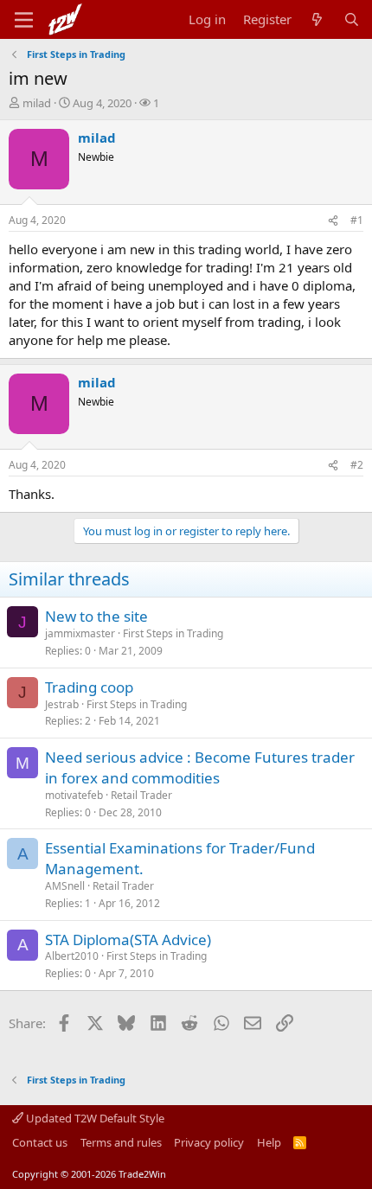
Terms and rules (121, 1142)
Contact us (39, 1142)
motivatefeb (74, 795)
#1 (356, 220)
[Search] (352, 19)
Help (269, 1142)
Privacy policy (209, 1142)
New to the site (96, 616)
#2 (356, 464)
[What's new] (317, 19)
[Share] (333, 221)
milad (36, 103)
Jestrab (62, 704)
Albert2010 (72, 956)
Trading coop (89, 687)
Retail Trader (141, 795)
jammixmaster (80, 633)
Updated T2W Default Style (93, 1118)
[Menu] (23, 20)
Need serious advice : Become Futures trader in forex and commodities (200, 767)
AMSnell (65, 886)
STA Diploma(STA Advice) (128, 939)
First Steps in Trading (173, 633)
